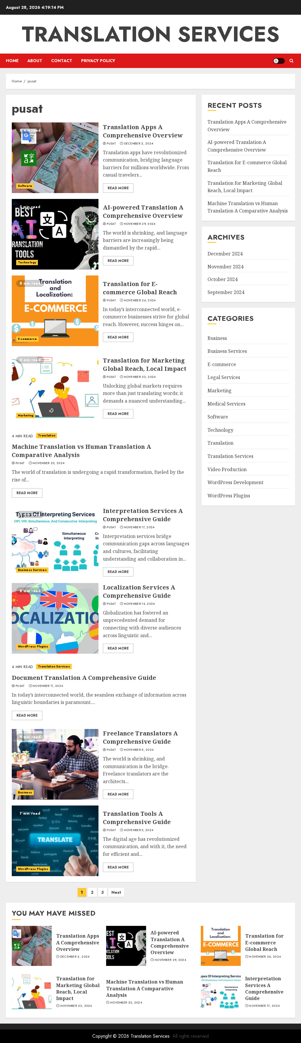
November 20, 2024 (48, 463)
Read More (118, 188)
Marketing (26, 415)
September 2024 (226, 292)
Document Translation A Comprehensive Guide (84, 678)
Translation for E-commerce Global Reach (140, 288)
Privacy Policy (98, 61)
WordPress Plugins (33, 646)
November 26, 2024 (140, 300)
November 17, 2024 (139, 527)
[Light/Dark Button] (279, 61)
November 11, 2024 (48, 686)
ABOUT (34, 61)
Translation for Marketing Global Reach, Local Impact (144, 364)
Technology (27, 262)
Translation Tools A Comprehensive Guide (137, 818)
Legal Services (224, 377)
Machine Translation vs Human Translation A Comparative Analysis (248, 207)
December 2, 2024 (138, 144)
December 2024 (225, 253)
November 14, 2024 (139, 604)
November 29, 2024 (139, 224)
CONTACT (61, 61)
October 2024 (223, 279)
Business (25, 792)
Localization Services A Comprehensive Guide (139, 591)
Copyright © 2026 (111, 1036)
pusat (111, 144)
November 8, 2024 (139, 750)
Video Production (227, 469)
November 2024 (225, 266)
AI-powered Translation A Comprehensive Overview (143, 211)
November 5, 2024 (138, 830)
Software (25, 186)
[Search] (291, 61)
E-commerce (27, 339)
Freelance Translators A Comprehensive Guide (140, 737)
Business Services (32, 570)
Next (116, 892)
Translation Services (151, 34)
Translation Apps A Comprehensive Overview (143, 131)
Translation (46, 435)
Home (12, 61)
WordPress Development (235, 482)
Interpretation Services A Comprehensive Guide (143, 515)
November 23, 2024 (140, 377)
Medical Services (226, 404)
